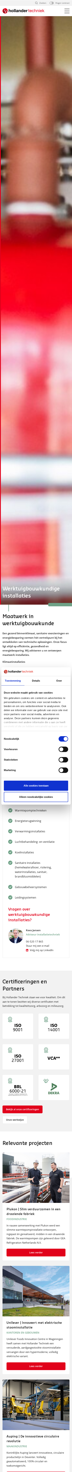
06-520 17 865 (34, 941)
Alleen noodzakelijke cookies (36, 796)
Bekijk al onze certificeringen (22, 1109)
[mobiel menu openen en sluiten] (67, 11)
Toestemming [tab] (13, 680)
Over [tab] (59, 680)
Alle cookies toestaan (36, 785)
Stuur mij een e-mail (37, 945)
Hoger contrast (62, 3)
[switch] (63, 749)
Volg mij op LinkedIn (41, 950)
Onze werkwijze (15, 1119)
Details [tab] (36, 680)
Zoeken (42, 3)
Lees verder (36, 1252)
